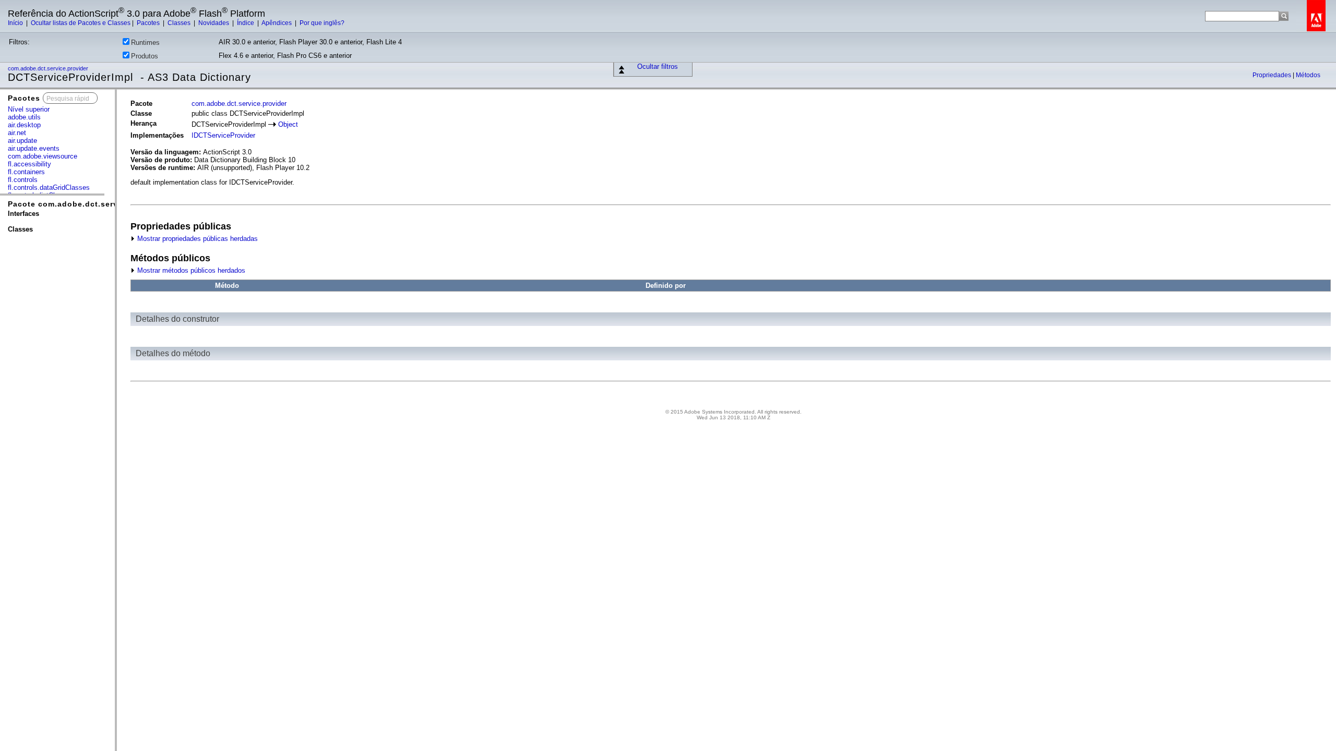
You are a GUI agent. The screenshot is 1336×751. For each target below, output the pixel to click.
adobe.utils (24, 117)
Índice (246, 23)
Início (16, 23)
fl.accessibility (29, 164)
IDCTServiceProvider (223, 135)
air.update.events (33, 148)
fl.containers (26, 172)
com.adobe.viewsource (42, 156)
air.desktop (24, 125)
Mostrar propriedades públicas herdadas (196, 239)
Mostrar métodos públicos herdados (190, 270)
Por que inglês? (322, 23)
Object (288, 124)
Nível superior (29, 109)
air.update (22, 140)
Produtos (144, 56)
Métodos (1308, 75)
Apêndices (277, 23)
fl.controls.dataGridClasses (49, 187)
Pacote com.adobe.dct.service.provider (87, 204)
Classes (180, 23)
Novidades (214, 23)
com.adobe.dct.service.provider (49, 68)
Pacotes (149, 23)
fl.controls (23, 180)
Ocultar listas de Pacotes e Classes (80, 23)
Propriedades (1272, 75)
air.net (17, 133)
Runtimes (145, 42)
